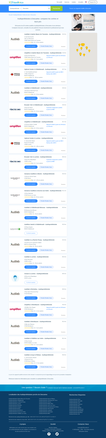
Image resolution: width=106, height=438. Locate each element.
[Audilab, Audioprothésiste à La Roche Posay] (15, 244)
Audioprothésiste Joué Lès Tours (47, 405)
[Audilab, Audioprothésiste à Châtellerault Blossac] (15, 212)
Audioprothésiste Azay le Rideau (47, 398)
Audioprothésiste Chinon (45, 402)
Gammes (66, 2)
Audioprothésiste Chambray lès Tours (48, 400)
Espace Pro (93, 2)
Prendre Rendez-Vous (46, 46)
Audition (74, 2)
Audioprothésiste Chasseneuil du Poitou (49, 406)
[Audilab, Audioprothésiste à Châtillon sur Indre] (15, 343)
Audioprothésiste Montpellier (76, 410)
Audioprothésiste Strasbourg (76, 409)
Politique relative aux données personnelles (53, 430)
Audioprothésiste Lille (74, 414)
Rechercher (56, 8)
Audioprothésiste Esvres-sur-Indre (17, 411)
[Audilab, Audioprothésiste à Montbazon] (15, 326)
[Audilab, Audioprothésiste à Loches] (15, 261)
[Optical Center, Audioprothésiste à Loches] (15, 143)
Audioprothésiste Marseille (75, 401)
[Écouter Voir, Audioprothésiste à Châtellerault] (15, 109)
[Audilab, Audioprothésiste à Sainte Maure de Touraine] (15, 39)
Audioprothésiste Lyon (74, 402)
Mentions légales (53, 427)
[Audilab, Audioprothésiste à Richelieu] (15, 293)
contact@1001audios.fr (78, 387)
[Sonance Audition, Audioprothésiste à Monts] (15, 178)
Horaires (63, 46)
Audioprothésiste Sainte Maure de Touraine (19, 398)
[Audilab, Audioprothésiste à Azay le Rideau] (15, 359)
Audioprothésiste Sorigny (15, 406)
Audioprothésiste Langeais (45, 410)
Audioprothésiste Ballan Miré (46, 403)
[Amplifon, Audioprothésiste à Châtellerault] (15, 126)
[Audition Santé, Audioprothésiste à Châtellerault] (15, 229)
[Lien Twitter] (57, 434)
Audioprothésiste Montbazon (16, 410)
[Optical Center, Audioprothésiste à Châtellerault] (15, 74)
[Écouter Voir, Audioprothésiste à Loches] (15, 161)
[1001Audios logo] (16, 2)
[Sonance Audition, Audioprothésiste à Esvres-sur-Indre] (15, 195)
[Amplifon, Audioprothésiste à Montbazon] (15, 309)
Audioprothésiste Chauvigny (46, 411)
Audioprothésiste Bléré (44, 413)
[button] (81, 49)
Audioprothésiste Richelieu (15, 405)
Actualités (80, 2)
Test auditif (59, 2)
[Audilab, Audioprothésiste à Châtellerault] (15, 92)
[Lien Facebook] (49, 434)
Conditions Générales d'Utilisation (53, 429)
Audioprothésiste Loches (15, 403)
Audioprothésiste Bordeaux (76, 412)
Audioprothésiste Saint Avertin (46, 408)
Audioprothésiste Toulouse (75, 404)
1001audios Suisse (83, 431)
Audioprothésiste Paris (74, 399)
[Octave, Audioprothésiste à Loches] (15, 278)
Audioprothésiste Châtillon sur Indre (17, 413)
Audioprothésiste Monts (14, 408)
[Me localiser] (49, 8)
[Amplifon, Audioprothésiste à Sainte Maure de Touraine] (15, 57)
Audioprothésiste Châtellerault (16, 400)
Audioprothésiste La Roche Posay (17, 402)
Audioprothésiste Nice (74, 405)
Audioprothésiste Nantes (75, 407)
